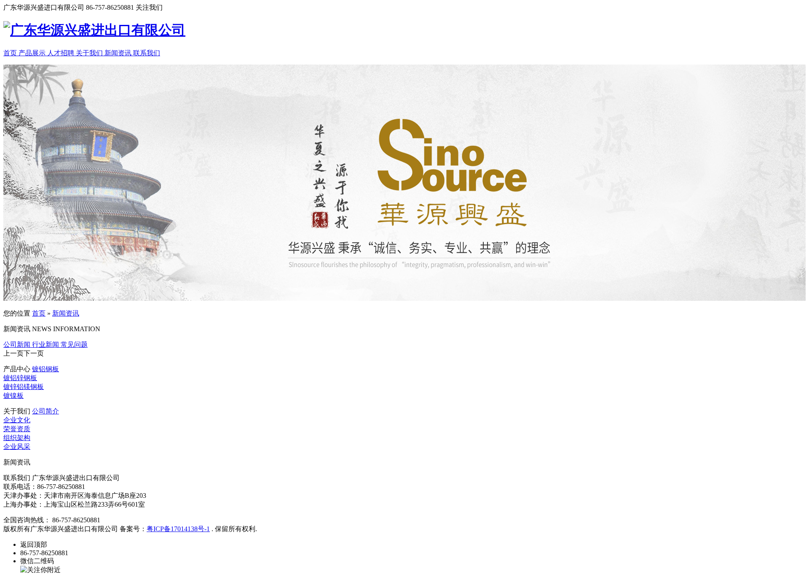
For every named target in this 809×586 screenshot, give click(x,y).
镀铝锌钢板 (20, 377)
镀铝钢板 (45, 369)
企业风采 (16, 446)
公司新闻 (17, 344)
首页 (39, 313)
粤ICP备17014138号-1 (178, 528)
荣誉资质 (16, 428)
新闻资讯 (65, 313)
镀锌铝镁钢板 (23, 386)
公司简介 (45, 411)
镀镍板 (13, 395)
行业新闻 (46, 344)
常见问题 (74, 344)
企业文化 (16, 420)
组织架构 (16, 437)
